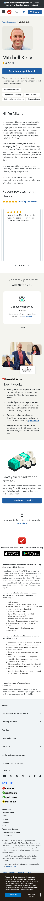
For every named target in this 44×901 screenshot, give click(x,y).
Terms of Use (10, 866)
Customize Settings (31, 895)
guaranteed (27, 316)
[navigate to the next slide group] (28, 265)
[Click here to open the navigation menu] (3, 11)
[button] (22, 684)
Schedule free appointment (27, 5)
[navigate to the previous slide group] (15, 265)
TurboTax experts (9, 22)
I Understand (13, 894)
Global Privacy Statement (26, 879)
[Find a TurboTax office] (24, 12)
